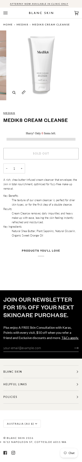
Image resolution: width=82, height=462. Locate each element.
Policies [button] (10, 397)
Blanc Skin (16, 438)
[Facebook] (5, 453)
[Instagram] (13, 453)
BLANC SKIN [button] (12, 371)
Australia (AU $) (20, 423)
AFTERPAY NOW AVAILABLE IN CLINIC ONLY (39, 4)
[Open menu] (9, 13)
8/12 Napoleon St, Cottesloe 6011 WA (34, 442)
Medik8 (22, 24)
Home (8, 24)
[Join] (73, 348)
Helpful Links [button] (15, 384)
